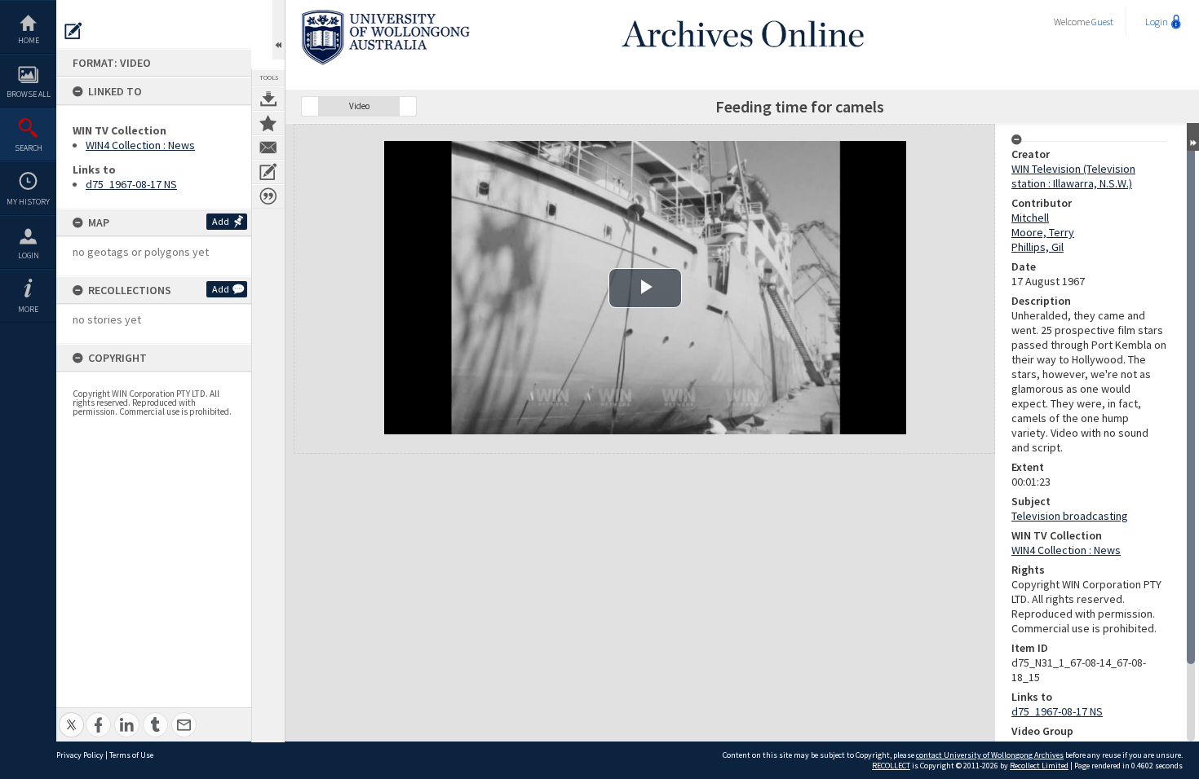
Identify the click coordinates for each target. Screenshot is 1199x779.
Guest (1102, 21)
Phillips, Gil (1037, 247)
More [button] (28, 309)
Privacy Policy (80, 755)
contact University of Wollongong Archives (990, 755)
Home (28, 40)
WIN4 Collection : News (140, 145)
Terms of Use (131, 755)
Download (268, 98)
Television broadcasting (1069, 515)
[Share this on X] (71, 716)
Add (220, 221)
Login (28, 255)
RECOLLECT (891, 765)
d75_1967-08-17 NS (131, 184)
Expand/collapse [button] (1193, 137)
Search (28, 148)
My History (28, 201)
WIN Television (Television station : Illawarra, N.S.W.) (1073, 176)
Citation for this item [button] (268, 196)
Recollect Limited (1039, 765)
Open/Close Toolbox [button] (278, 29)
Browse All (29, 94)
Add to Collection (268, 123)
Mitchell (1030, 217)
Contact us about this (268, 147)
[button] (310, 106)
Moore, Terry (1042, 232)
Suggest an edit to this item (73, 31)
